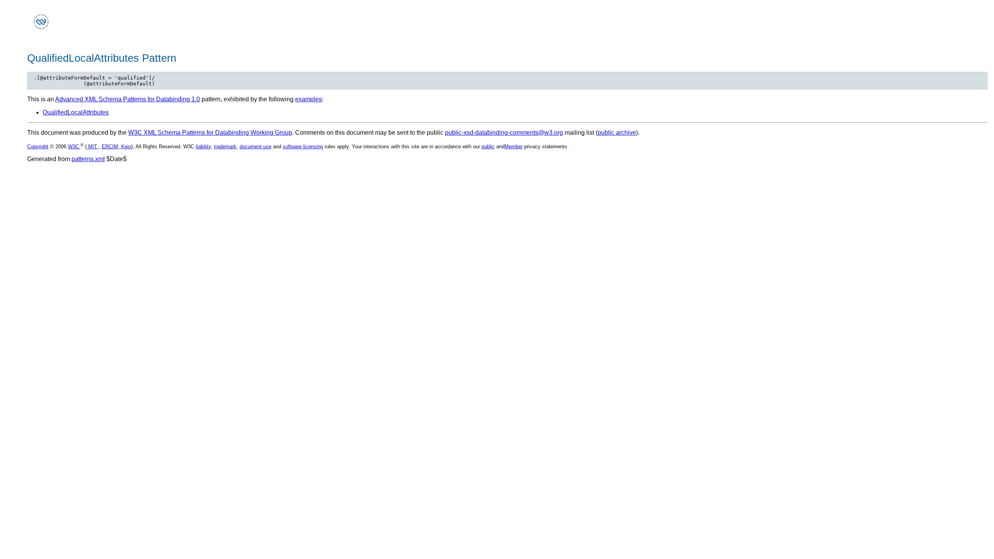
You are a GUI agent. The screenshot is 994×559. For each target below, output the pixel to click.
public (488, 146)
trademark (225, 146)
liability (203, 146)
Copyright (38, 146)
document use (255, 146)
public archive (617, 132)
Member (513, 146)
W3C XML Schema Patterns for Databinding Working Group (210, 132)
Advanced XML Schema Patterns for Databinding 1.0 (127, 99)
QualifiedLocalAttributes (76, 112)
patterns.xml (88, 159)
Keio (126, 146)
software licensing (303, 146)
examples (308, 99)
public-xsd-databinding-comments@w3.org (504, 132)
